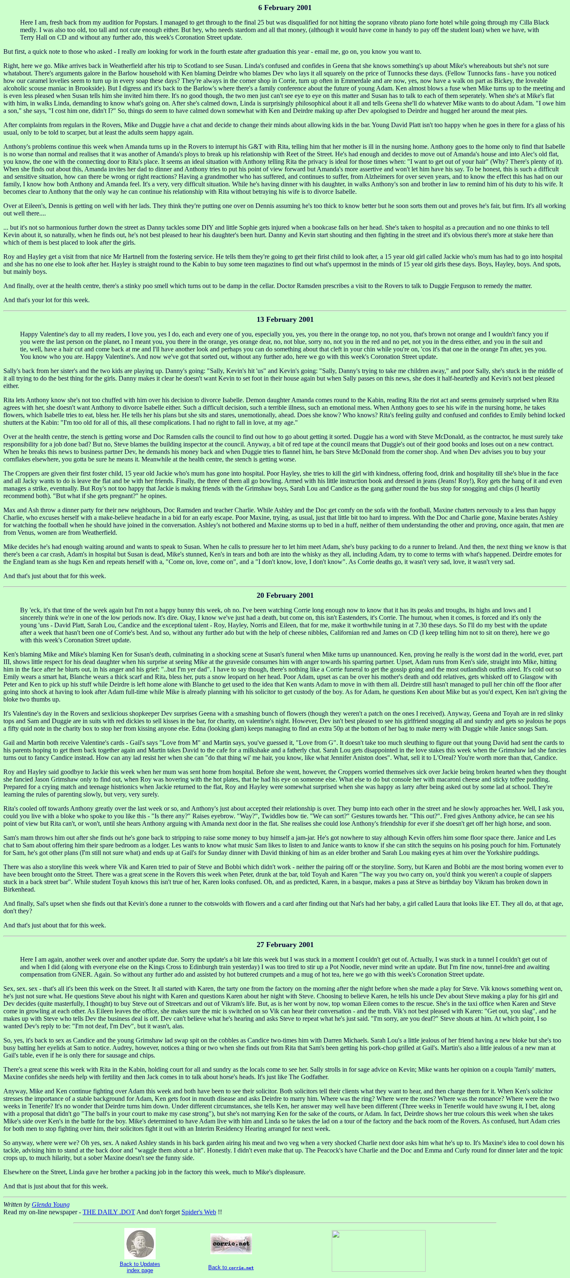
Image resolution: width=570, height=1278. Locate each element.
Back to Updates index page (140, 1267)
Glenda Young (51, 1204)
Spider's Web (199, 1211)
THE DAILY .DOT (109, 1211)
